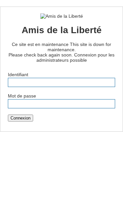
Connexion (20, 118)
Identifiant (18, 74)
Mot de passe (22, 96)
